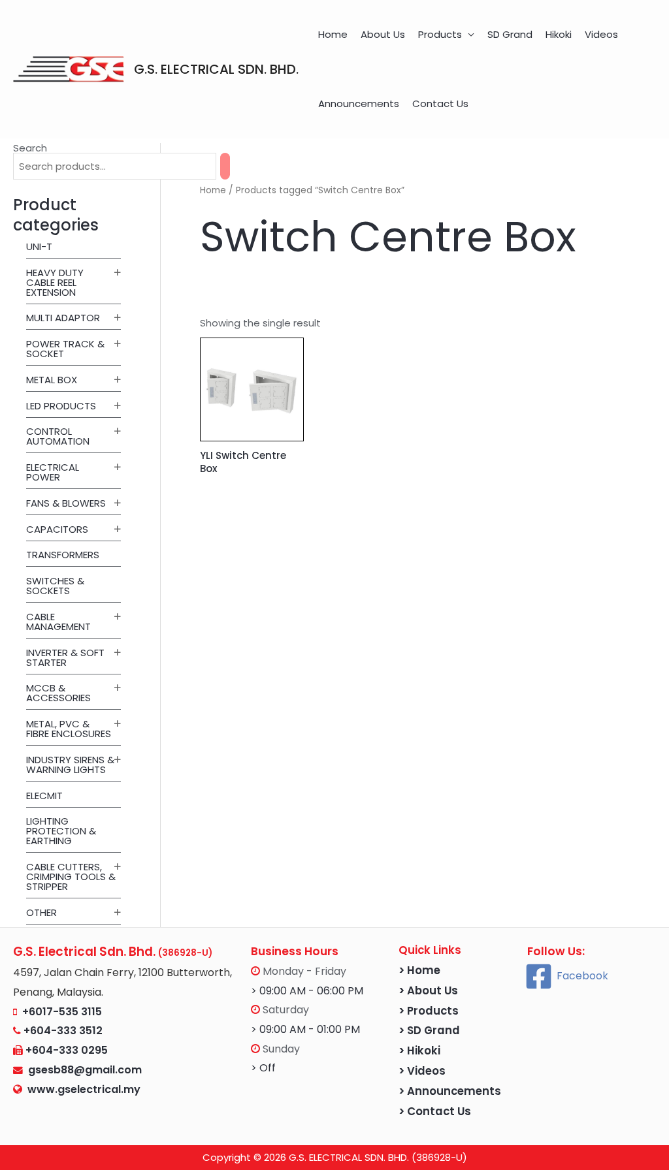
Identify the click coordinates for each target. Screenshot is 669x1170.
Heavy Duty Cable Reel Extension (55, 282)
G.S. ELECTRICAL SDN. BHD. (216, 69)
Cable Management (58, 621)
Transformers (62, 554)
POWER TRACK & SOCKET (65, 348)
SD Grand (509, 34)
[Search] (225, 166)
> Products (429, 1011)
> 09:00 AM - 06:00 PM (307, 990)
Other (41, 912)
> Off (263, 1067)
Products (440, 34)
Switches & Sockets (55, 585)
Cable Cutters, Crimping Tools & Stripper (71, 876)
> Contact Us (435, 1111)
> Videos (422, 1071)
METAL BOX (51, 380)
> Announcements (450, 1091)
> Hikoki (419, 1050)
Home (333, 34)
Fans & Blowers (66, 503)
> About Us (428, 990)
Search (30, 148)
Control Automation (58, 436)
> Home (419, 970)
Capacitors (57, 529)
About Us (383, 34)
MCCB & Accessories (58, 692)
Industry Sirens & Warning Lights (70, 764)
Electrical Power (52, 472)
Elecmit (44, 795)
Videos (601, 34)
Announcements (358, 103)
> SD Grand (429, 1030)
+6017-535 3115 (62, 1011)
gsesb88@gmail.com (82, 1069)
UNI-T (39, 246)
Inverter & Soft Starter (65, 657)
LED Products (61, 406)
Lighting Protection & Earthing (61, 830)
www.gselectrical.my (83, 1089)
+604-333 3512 (63, 1030)
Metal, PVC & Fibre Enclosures (68, 728)
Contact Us (440, 103)
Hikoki (559, 34)
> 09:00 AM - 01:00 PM (305, 1029)
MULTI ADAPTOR (63, 317)
